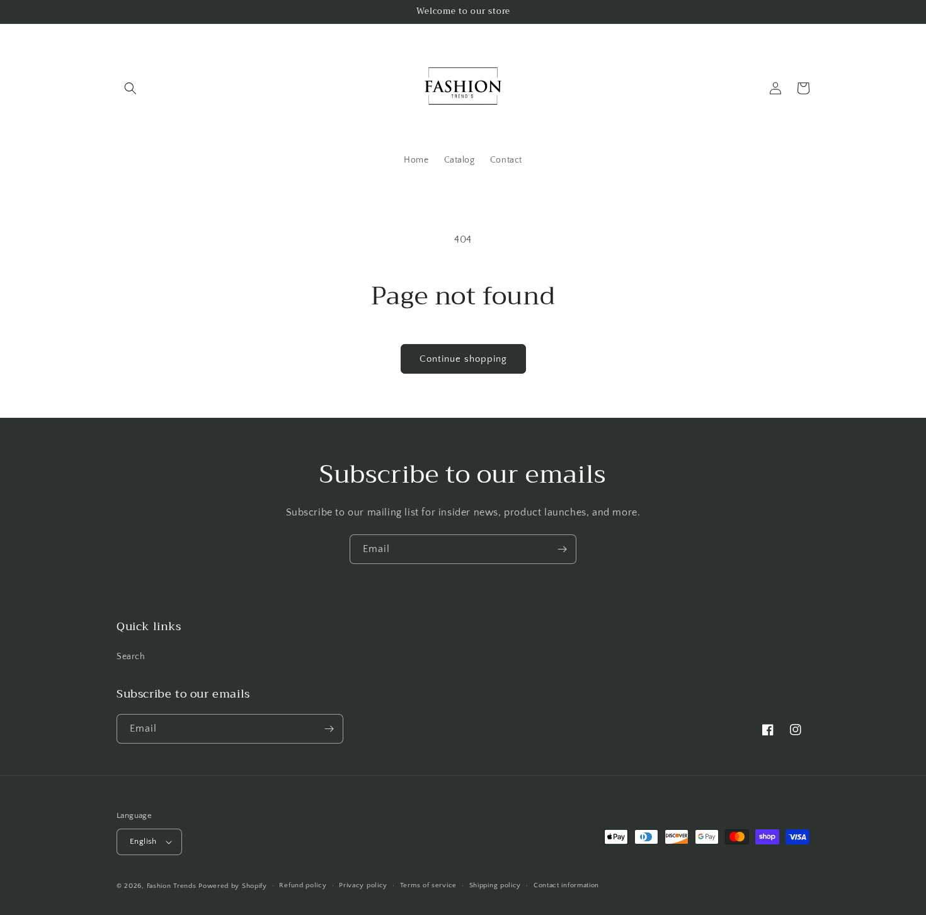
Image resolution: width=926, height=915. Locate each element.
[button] (130, 88)
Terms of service (428, 885)
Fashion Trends (172, 886)
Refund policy (302, 885)
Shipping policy (495, 885)
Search (131, 657)
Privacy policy (363, 885)
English (143, 841)
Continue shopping (463, 359)
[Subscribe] (562, 549)
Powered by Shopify (232, 886)
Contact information (566, 885)
